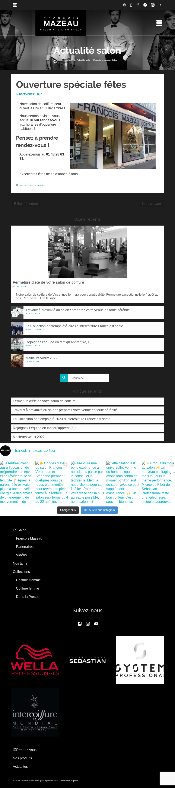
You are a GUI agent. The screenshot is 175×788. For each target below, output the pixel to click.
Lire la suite (48, 298)
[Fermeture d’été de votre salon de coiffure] (87, 252)
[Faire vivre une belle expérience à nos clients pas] (87, 482)
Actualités (39, 185)
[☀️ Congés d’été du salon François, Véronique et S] (52, 482)
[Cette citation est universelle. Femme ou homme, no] (123, 482)
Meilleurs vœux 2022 (41, 358)
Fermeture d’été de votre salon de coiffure (48, 282)
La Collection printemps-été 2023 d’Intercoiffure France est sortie (74, 326)
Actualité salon (26, 185)
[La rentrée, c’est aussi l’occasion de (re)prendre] (16, 482)
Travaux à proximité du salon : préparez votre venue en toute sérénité (78, 310)
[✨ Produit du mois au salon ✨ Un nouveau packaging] (158, 482)
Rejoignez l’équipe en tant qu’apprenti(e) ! (57, 342)
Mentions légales (69, 780)
